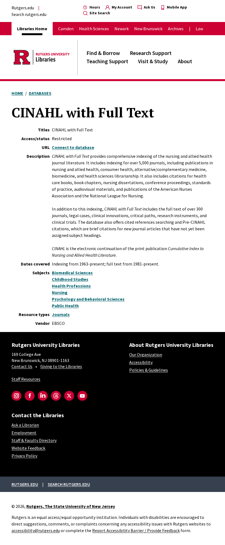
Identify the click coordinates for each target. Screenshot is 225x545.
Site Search (99, 12)
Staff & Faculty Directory (34, 440)
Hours (94, 7)
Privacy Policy (24, 455)
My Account (121, 7)
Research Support (150, 52)
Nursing (60, 292)
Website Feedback (28, 448)
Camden (66, 28)
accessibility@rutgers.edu (36, 530)
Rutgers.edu (23, 7)
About (185, 61)
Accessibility (141, 362)
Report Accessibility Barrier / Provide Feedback (136, 530)
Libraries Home (32, 28)
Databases (40, 93)
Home (17, 93)
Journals (61, 314)
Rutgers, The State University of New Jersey (70, 506)
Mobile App (176, 7)
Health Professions (71, 286)
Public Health (65, 305)
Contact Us (22, 366)
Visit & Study (153, 61)
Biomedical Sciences (72, 272)
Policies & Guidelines (148, 370)
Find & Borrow (103, 52)
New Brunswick (148, 28)
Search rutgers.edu (29, 14)
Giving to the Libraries (61, 366)
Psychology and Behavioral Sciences (88, 299)
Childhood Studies (70, 279)
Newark (121, 28)
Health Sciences (94, 28)
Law (199, 28)
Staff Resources (26, 379)
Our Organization (145, 354)
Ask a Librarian (25, 425)
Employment (24, 432)
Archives (176, 28)
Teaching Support (107, 61)
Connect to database (73, 147)
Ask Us (149, 7)
